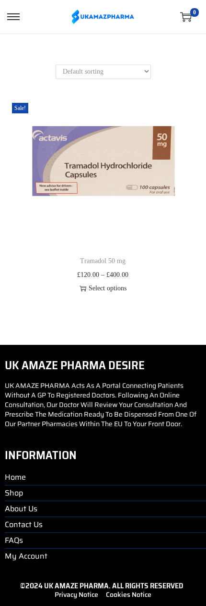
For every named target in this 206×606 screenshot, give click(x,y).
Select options (107, 288)
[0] (186, 16)
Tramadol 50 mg (103, 260)
